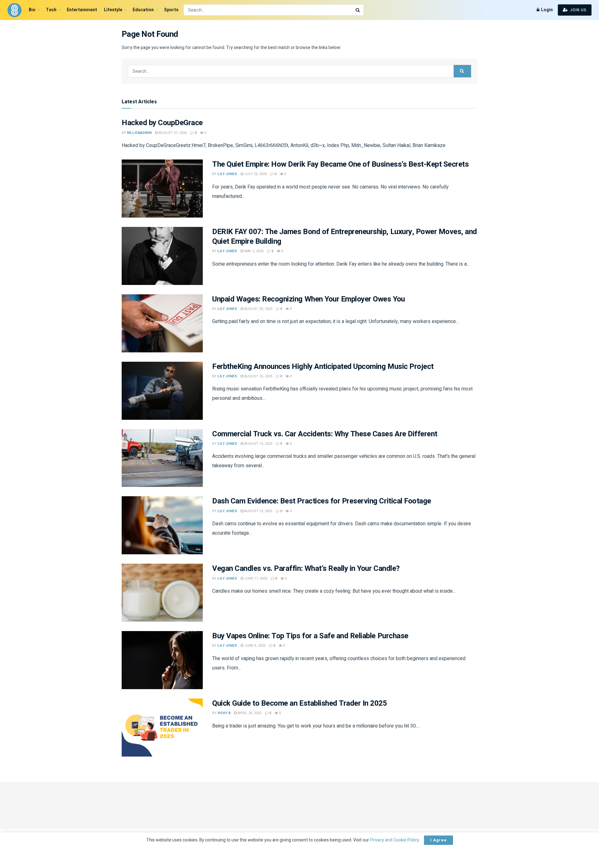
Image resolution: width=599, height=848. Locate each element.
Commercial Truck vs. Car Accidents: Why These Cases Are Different (324, 434)
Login (546, 10)
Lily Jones (227, 174)
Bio (32, 10)
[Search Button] (358, 10)
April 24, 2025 (249, 713)
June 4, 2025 (254, 645)
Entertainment (82, 10)
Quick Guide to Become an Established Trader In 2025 (299, 703)
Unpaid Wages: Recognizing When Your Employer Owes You (308, 299)
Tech (51, 10)
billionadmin (139, 132)
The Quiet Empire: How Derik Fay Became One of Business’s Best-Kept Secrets (340, 164)
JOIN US (578, 10)
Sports (171, 10)
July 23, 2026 (255, 174)
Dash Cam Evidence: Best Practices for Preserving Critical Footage (321, 501)
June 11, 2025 (255, 578)
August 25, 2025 (257, 376)
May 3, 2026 (253, 251)
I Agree (438, 840)
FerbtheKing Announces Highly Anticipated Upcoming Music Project (323, 366)
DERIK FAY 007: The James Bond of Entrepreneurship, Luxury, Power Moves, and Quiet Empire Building (344, 236)
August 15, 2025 (257, 443)
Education (143, 10)
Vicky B (224, 713)
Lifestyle (113, 10)
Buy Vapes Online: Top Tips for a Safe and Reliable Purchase (310, 635)
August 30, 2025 (257, 308)
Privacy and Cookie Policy (394, 840)
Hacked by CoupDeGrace (162, 122)
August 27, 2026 (172, 132)
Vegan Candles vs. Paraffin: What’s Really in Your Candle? (306, 568)
